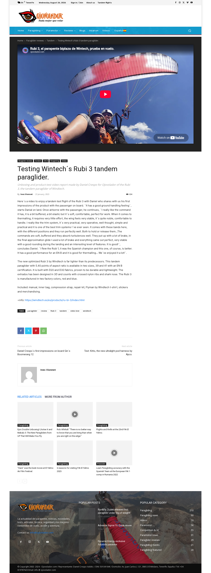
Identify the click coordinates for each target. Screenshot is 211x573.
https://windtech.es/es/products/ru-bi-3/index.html (55, 300)
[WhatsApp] (43, 331)
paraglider (32, 311)
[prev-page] (19, 481)
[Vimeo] (188, 3)
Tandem (51, 40)
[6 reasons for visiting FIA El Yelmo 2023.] (75, 453)
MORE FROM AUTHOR (58, 396)
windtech (87, 311)
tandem (63, 311)
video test (74, 311)
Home (20, 40)
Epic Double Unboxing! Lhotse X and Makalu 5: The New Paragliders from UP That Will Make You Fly (34, 432)
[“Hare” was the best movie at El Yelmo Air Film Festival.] (35, 453)
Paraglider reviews (35, 40)
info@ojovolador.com (41, 532)
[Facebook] (176, 3)
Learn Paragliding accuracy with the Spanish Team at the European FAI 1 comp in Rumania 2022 (113, 471)
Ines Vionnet (26, 194)
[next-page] (25, 481)
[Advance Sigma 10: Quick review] (87, 529)
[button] (190, 31)
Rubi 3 (53, 311)
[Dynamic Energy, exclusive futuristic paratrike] (87, 545)
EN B (46, 161)
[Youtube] (192, 3)
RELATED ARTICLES (29, 396)
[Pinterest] (36, 331)
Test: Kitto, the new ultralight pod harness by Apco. (108, 352)
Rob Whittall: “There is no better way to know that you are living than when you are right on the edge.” (74, 432)
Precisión (101, 464)
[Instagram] (180, 3)
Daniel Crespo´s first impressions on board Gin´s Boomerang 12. (43, 352)
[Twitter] (184, 3)
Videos (64, 161)
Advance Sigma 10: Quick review (115, 525)
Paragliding (54, 161)
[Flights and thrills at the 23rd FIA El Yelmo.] (114, 414)
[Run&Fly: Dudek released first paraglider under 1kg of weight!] (87, 513)
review (44, 311)
